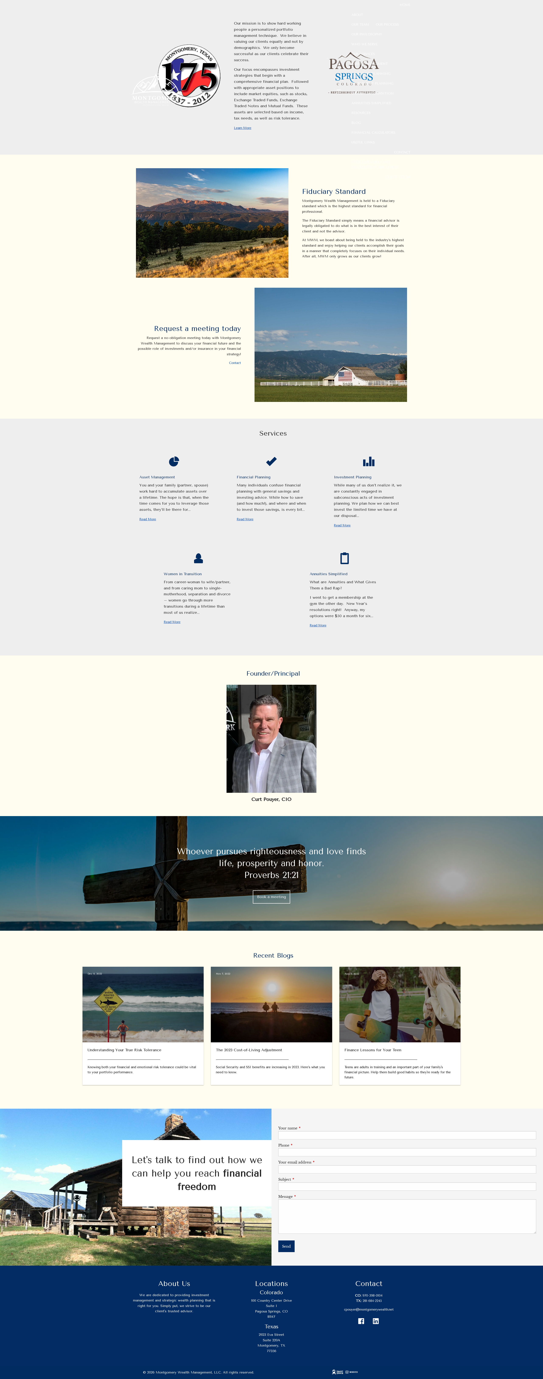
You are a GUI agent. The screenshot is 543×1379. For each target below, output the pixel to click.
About (357, 15)
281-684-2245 (372, 1301)
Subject (303, 1179)
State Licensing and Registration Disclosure (375, 164)
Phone (302, 1145)
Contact (402, 152)
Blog (356, 123)
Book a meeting (271, 896)
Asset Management (369, 64)
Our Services (363, 54)
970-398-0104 (372, 1295)
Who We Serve (364, 44)
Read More (147, 519)
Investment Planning (372, 83)
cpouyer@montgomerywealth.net (369, 1309)
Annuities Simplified (371, 103)
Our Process (387, 24)
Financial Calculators (373, 133)
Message (304, 1196)
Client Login (397, 177)
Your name (306, 1128)
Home (405, 5)
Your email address (313, 1162)
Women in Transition (372, 93)
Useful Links (363, 142)
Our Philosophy (366, 34)
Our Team (360, 24)
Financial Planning (370, 74)
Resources (361, 113)
